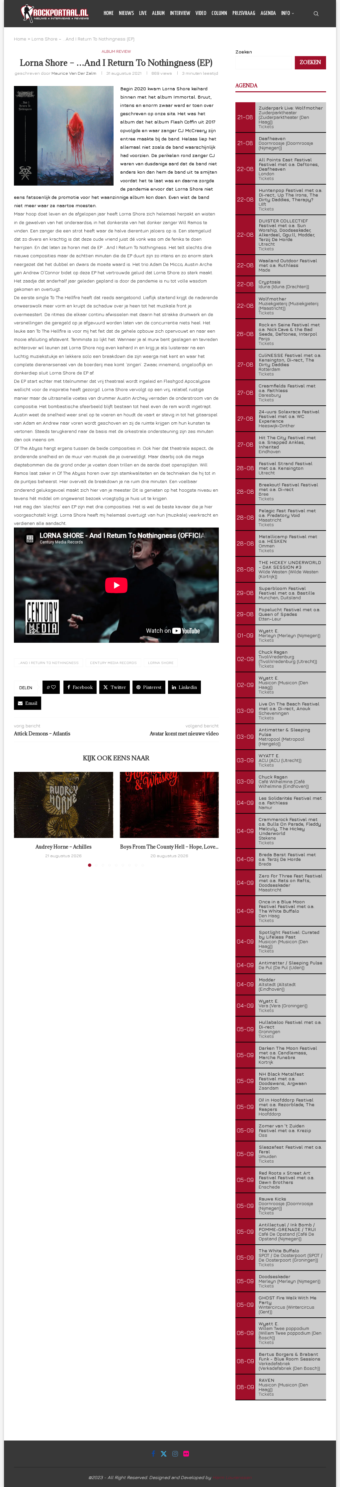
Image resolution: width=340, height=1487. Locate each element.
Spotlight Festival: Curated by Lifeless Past (289, 934)
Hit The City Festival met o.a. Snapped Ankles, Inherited (287, 442)
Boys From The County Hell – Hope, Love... (169, 847)
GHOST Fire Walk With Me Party (287, 1300)
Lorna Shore (160, 662)
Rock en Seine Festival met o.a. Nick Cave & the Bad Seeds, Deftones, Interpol (289, 329)
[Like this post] (53, 687)
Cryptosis (270, 282)
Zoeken (310, 62)
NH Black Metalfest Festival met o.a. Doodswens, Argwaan (283, 1078)
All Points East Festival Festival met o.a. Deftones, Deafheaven (289, 164)
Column (219, 13)
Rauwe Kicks (272, 1198)
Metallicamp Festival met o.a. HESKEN (288, 539)
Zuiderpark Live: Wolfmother (291, 108)
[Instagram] (310, 41)
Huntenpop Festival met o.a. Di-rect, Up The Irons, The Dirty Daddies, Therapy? (290, 194)
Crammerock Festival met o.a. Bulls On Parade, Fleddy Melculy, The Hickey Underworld (290, 826)
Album (158, 13)
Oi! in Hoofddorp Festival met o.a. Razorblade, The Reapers (286, 1104)
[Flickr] (317, 41)
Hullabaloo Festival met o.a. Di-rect (290, 1024)
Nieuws (126, 13)
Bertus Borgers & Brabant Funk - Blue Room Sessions (289, 1356)
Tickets (266, 126)
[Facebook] (295, 41)
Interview (180, 13)
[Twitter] (302, 41)
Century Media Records (113, 662)
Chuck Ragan (273, 652)
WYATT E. (269, 755)
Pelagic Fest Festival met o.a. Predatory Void (287, 513)
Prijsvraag (243, 13)
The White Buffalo (279, 1250)
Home (109, 13)
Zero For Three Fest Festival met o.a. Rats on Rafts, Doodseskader (290, 880)
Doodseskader (274, 1276)
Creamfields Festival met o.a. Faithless (287, 388)
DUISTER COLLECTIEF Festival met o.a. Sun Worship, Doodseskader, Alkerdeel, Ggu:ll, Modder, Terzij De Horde (287, 230)
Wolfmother (272, 298)
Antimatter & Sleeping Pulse (284, 732)
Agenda (268, 13)
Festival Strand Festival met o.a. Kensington (285, 465)
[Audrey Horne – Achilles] (63, 805)
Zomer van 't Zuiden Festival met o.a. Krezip (285, 1128)
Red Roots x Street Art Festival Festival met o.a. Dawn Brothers (286, 1177)
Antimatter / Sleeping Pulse (290, 962)
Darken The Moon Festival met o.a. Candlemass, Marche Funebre (288, 1052)
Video (201, 13)
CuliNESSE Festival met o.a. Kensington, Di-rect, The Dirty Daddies (290, 359)
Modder (267, 979)
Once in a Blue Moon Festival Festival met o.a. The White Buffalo (286, 906)
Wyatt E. (269, 630)
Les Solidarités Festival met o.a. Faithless (290, 800)
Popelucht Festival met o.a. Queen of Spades (289, 612)
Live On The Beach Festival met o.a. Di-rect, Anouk (289, 706)
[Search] (316, 13)
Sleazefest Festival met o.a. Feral (290, 1149)
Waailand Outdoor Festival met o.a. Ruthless (288, 263)
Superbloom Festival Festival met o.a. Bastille (287, 590)
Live (143, 13)
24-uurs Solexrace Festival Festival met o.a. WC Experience (289, 416)
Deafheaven (272, 138)
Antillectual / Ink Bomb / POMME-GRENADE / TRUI (287, 1227)
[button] (23, 819)
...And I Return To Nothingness (48, 662)
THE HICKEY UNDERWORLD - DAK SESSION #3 (290, 564)
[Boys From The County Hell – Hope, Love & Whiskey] (169, 805)
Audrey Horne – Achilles (64, 847)
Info (285, 13)
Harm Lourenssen (232, 1477)
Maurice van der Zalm (73, 73)
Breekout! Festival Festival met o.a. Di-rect (288, 487)
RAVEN (266, 1380)
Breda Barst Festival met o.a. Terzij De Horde (287, 857)
